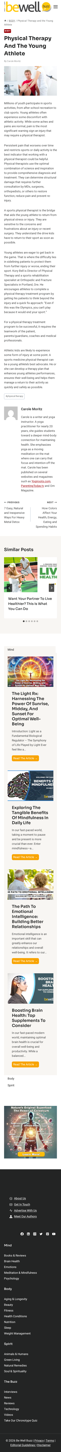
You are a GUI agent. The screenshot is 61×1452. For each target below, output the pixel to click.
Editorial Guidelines (23, 1445)
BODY (7, 31)
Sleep (7, 1328)
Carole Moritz (14, 61)
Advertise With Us (25, 1210)
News (7, 1397)
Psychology (11, 1278)
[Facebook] (22, 1234)
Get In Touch (22, 1204)
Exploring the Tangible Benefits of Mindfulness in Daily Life (30, 815)
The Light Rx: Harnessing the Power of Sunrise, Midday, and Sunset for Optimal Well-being (30, 709)
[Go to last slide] (9, 588)
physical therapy (14, 396)
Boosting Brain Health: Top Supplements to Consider (28, 1018)
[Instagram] (35, 1234)
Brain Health (12, 1261)
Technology (11, 1409)
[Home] (5, 21)
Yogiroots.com (41, 481)
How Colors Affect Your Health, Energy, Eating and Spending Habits (46, 515)
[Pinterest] (47, 1234)
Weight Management (17, 1333)
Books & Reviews (15, 1255)
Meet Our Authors (25, 1216)
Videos (8, 1415)
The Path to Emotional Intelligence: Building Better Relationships (27, 916)
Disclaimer (44, 1445)
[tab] (24, 621)
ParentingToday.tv (32, 486)
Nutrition (9, 1322)
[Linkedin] (28, 1234)
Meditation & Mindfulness (20, 1273)
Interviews (10, 1392)
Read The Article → (26, 758)
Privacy (39, 1441)
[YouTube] (54, 1234)
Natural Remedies (15, 1365)
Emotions (10, 1267)
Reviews (9, 1403)
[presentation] (30, 574)
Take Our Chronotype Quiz (20, 1420)
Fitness (8, 1310)
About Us (20, 1198)
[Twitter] (41, 1234)
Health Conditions (15, 1316)
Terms (50, 1441)
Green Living (12, 1360)
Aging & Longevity (15, 1299)
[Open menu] (56, 6)
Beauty (8, 1305)
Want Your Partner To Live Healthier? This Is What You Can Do (30, 604)
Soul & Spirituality (15, 1371)
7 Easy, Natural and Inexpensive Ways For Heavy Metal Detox (14, 512)
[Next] (51, 588)
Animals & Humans (16, 1354)
